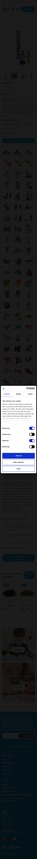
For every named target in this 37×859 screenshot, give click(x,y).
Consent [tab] (7, 394)
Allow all (19, 456)
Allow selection (18, 462)
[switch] (32, 434)
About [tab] (30, 394)
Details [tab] (18, 394)
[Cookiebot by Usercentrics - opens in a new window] (26, 388)
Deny (18, 469)
